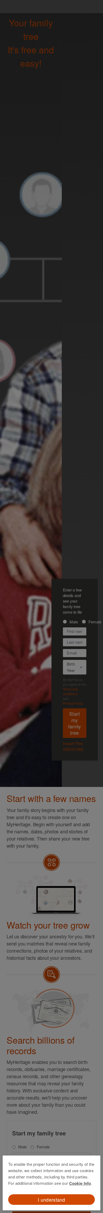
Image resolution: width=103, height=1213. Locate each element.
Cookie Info (80, 1183)
